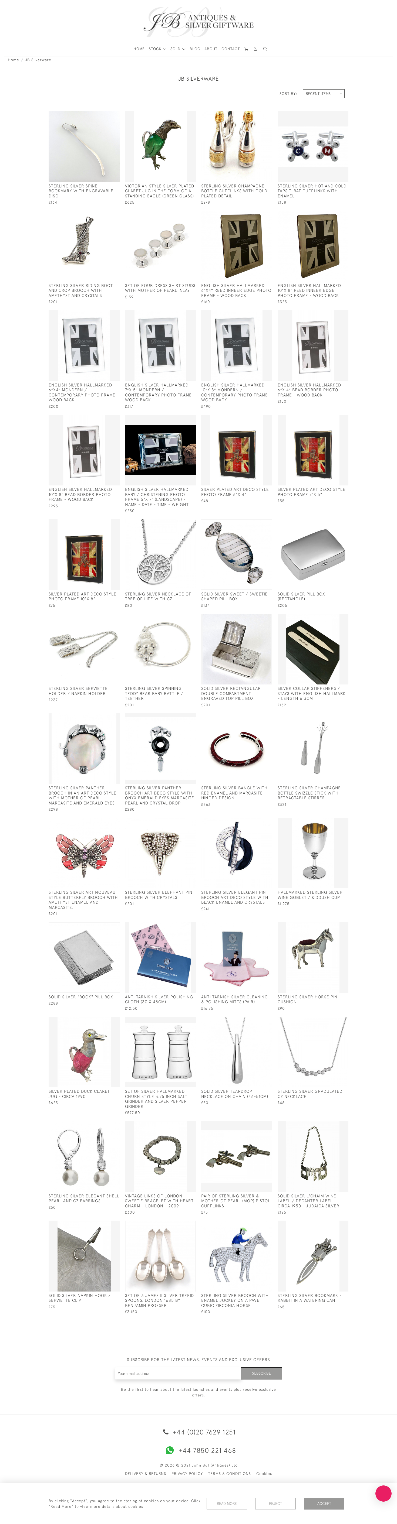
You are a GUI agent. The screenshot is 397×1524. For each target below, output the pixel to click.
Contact (230, 49)
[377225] (332, 1021)
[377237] (179, 115)
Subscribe (261, 1373)
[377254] (103, 618)
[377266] (255, 314)
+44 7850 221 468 (207, 1450)
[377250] (179, 717)
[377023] (255, 1225)
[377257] (179, 419)
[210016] (255, 523)
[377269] (103, 419)
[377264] (103, 314)
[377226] (103, 1125)
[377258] (255, 419)
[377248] (255, 822)
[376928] (179, 1225)
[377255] (179, 618)
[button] (255, 49)
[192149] (332, 822)
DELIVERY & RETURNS (145, 1473)
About (210, 49)
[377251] (255, 717)
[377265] (179, 314)
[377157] (255, 1021)
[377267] (332, 314)
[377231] (103, 1021)
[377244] (103, 926)
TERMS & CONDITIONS (229, 1473)
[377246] (103, 822)
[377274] (332, 115)
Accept (324, 1503)
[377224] (179, 1125)
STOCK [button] (156, 49)
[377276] (103, 115)
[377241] (332, 926)
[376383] (179, 1021)
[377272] (103, 215)
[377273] (255, 115)
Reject (275, 1503)
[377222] (255, 1125)
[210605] (179, 926)
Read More (227, 1503)
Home (13, 60)
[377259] (332, 419)
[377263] (332, 215)
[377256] (255, 618)
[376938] (179, 523)
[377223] (332, 1125)
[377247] (179, 822)
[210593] (255, 926)
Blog (195, 49)
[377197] (332, 1225)
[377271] (179, 215)
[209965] (332, 618)
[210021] (332, 523)
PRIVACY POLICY (187, 1473)
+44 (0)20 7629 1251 (203, 1432)
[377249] (103, 717)
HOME (139, 49)
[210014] (103, 1225)
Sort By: (288, 93)
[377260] (103, 523)
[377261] (255, 215)
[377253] (332, 717)
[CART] (246, 49)
